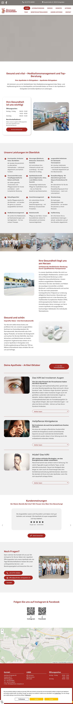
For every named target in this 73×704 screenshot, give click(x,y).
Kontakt (68, 12)
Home (27, 8)
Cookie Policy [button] (58, 693)
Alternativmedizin (38, 8)
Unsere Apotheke (56, 12)
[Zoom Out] (2, 632)
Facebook (42, 618)
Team (26, 12)
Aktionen (68, 8)
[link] (67, 411)
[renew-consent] (2, 702)
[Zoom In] (2, 630)
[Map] (36, 645)
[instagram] (31, 611)
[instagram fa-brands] (2, 2)
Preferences (21, 699)
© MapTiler (55, 662)
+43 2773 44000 (29, 2)
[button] (16, 130)
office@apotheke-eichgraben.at (16, 684)
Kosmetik (59, 8)
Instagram (31, 618)
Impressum (31, 675)
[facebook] (6, 2)
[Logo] (9, 11)
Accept (51, 699)
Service (50, 8)
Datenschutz (31, 677)
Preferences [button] (28, 695)
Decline (36, 699)
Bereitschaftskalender (39, 12)
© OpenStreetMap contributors (65, 662)
